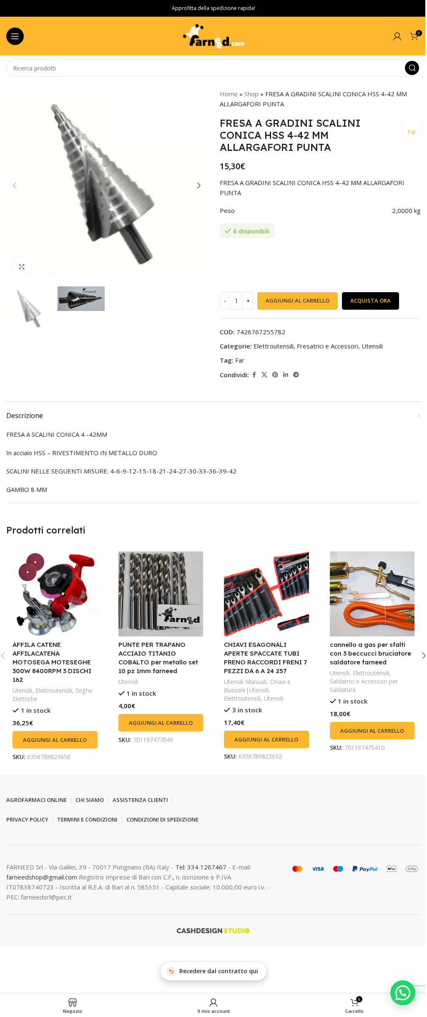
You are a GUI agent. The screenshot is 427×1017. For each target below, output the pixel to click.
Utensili (372, 346)
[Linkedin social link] (286, 375)
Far (412, 132)
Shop (251, 94)
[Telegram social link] (296, 375)
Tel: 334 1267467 (201, 867)
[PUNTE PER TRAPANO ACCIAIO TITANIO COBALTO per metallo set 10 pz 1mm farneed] (160, 593)
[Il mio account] (397, 36)
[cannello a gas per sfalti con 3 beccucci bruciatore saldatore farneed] (372, 593)
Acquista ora (370, 300)
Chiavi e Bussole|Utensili (257, 686)
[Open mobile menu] (15, 36)
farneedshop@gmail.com (41, 877)
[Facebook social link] (254, 375)
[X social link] (264, 375)
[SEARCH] (412, 68)
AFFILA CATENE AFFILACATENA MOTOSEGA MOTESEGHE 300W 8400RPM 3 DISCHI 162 (52, 662)
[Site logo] (213, 35)
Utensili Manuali (245, 682)
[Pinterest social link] (275, 375)
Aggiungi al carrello (297, 300)
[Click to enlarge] (22, 266)
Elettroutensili (274, 346)
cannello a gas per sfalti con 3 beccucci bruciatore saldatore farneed (370, 653)
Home (229, 94)
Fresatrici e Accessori (327, 346)
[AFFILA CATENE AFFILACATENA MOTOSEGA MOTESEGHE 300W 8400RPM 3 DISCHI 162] (55, 593)
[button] (14, 185)
